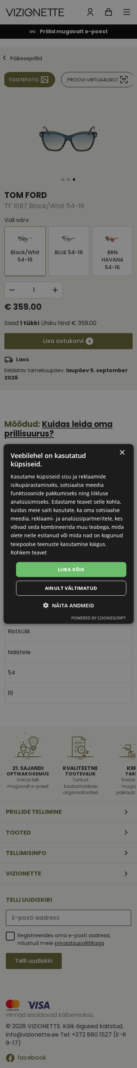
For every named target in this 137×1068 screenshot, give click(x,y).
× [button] (122, 452)
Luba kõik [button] (71, 569)
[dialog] (68, 534)
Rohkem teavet (29, 552)
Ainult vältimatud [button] (71, 588)
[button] (68, 605)
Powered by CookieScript (98, 618)
